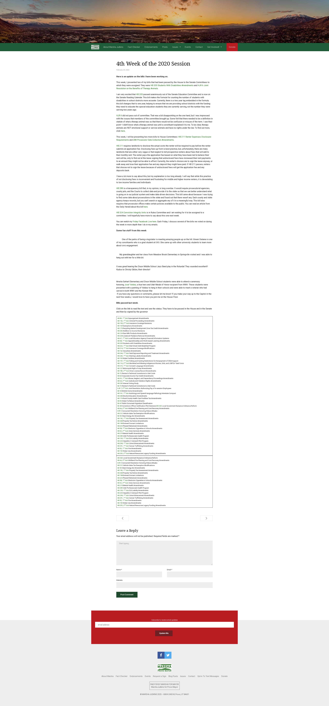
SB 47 (119, 403)
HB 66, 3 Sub (122, 408)
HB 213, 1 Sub (123, 366)
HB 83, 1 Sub (122, 318)
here (146, 207)
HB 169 (120, 326)
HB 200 (120, 331)
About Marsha (107, 676)
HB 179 (120, 328)
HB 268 (120, 421)
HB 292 (120, 383)
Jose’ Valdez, (131, 284)
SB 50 (119, 416)
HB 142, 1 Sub (123, 321)
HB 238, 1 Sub (123, 443)
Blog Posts (173, 676)
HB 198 (120, 423)
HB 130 (120, 451)
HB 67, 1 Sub (122, 338)
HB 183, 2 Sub (123, 371)
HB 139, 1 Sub (123, 438)
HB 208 (120, 396)
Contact (199, 47)
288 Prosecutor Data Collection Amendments (153, 140)
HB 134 (120, 333)
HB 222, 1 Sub (123, 346)
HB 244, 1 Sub (123, 353)
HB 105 (120, 358)
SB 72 (119, 373)
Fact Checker (134, 47)
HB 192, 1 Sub (123, 418)
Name (119, 570)
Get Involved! (213, 47)
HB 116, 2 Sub (123, 363)
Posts (165, 47)
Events (188, 47)
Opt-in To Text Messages (208, 676)
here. (123, 131)
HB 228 (120, 336)
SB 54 (119, 391)
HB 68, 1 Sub (122, 341)
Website (119, 580)
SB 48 (119, 406)
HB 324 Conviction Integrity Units (131, 212)
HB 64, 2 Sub (122, 381)
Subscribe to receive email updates (165, 620)
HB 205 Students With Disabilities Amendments (172, 85)
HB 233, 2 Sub (123, 453)
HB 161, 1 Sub (123, 393)
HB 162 (120, 351)
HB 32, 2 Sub (122, 431)
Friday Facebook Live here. (145, 221)
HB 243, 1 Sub (123, 356)
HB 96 (119, 401)
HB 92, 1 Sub (122, 448)
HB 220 (120, 441)
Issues (175, 47)
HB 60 (119, 376)
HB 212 (120, 413)
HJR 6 (119, 115)
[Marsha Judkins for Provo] (95, 47)
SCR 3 (119, 411)
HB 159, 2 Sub (123, 323)
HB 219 (120, 433)
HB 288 (119, 188)
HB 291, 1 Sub (123, 446)
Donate (232, 47)
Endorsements (151, 47)
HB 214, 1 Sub (123, 348)
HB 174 (120, 398)
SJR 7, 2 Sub (122, 388)
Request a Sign (159, 676)
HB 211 (119, 146)
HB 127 (120, 368)
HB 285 (120, 436)
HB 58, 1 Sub (122, 428)
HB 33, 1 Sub (122, 378)
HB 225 (120, 426)
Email (169, 570)
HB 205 (139, 94)
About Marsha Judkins (113, 47)
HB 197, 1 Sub (123, 361)
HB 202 (159, 406)
